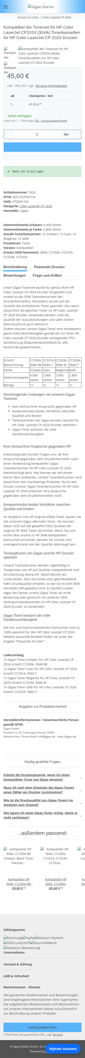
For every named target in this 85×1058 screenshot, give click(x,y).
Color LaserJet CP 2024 (36, 206)
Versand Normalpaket (51, 86)
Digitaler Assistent (63, 1049)
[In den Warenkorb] (6, 22)
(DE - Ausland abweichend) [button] (51, 121)
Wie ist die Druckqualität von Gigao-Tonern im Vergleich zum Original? (38, 802)
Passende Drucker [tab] (49, 267)
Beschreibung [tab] (15, 267)
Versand (58, 1034)
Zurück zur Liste (28, 17)
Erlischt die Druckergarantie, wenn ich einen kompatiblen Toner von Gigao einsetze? (36, 777)
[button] (63, 6)
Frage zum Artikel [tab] (47, 275)
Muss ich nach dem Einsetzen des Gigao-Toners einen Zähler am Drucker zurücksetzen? (38, 789)
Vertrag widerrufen (42, 1027)
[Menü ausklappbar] (5, 7)
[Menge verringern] (8, 134)
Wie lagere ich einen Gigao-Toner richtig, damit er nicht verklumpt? (40, 815)
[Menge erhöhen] (76, 134)
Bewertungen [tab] (14, 275)
